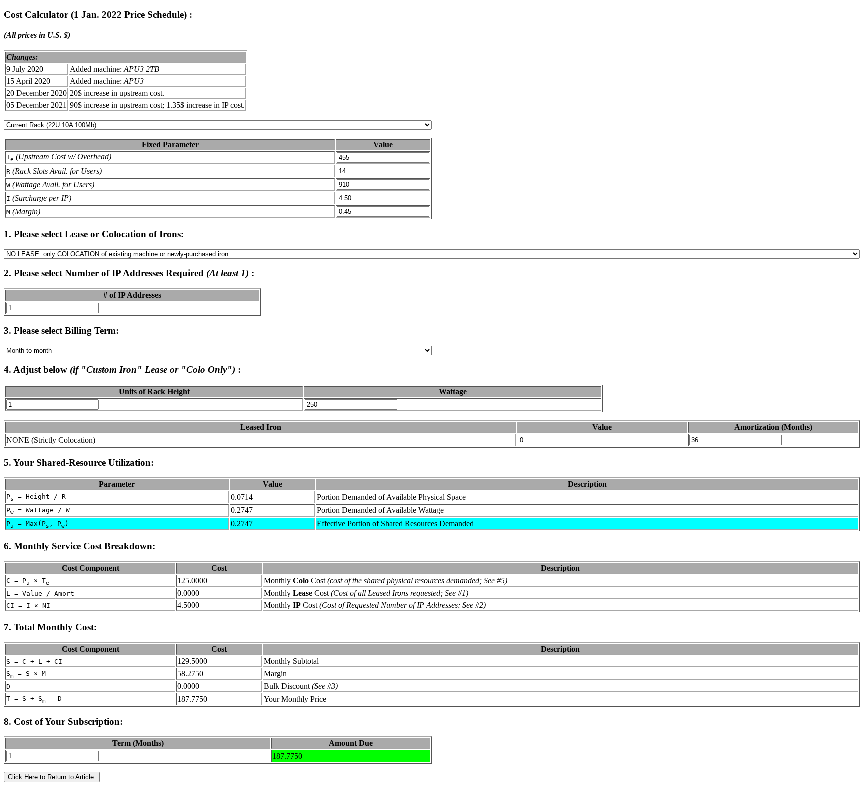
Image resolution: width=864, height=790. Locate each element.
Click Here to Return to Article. (52, 777)
